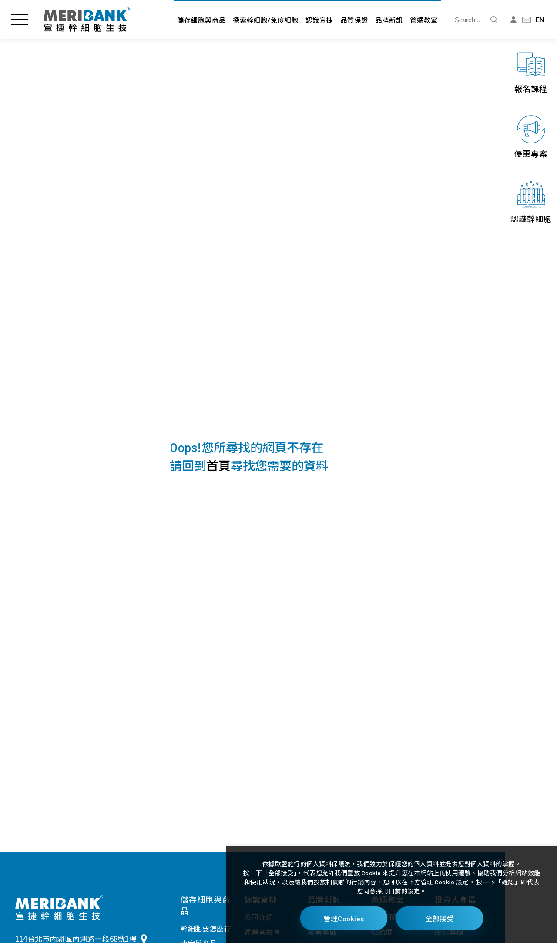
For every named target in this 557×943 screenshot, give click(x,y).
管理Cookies (343, 918)
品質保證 (354, 20)
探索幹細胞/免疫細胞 (266, 20)
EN (540, 19)
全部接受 (439, 918)
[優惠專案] (531, 136)
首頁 (218, 465)
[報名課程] (531, 71)
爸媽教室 (424, 20)
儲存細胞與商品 (201, 20)
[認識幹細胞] (531, 202)
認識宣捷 (319, 20)
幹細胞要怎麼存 (206, 928)
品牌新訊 (389, 20)
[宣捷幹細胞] (87, 19)
